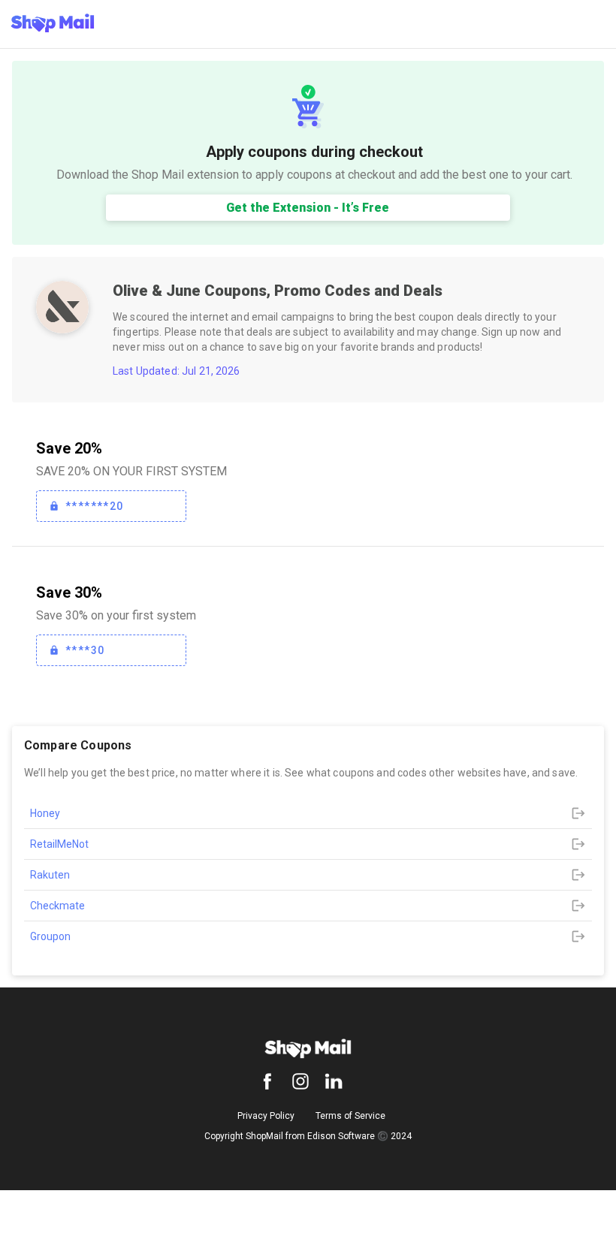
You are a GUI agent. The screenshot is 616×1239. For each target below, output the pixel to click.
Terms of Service (350, 1116)
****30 (84, 650)
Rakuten (50, 875)
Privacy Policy (265, 1116)
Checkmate (57, 906)
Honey (45, 813)
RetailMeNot (59, 844)
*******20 (94, 506)
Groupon (50, 936)
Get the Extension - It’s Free (307, 207)
